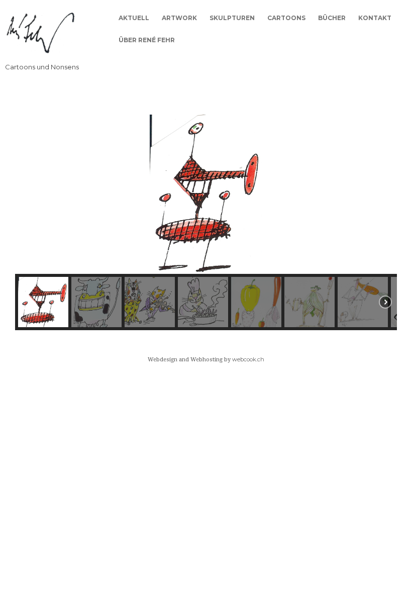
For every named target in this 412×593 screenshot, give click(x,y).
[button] (31, 194)
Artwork (179, 18)
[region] (206, 222)
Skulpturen (232, 18)
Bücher (332, 18)
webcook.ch (248, 359)
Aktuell (134, 18)
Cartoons (286, 18)
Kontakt (374, 18)
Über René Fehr (147, 40)
